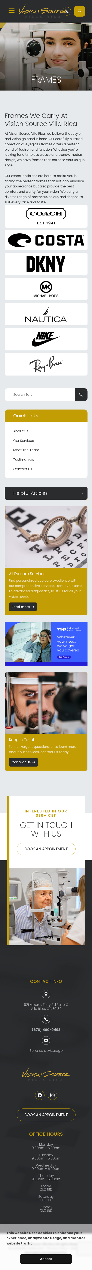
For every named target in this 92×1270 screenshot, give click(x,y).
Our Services (23, 440)
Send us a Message (46, 1051)
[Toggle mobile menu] (11, 10)
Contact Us (22, 469)
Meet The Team (26, 450)
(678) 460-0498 (46, 1030)
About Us (20, 431)
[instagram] (52, 1095)
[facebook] (40, 1095)
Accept (46, 1259)
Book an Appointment (46, 849)
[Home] (37, 11)
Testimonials (23, 459)
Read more (21, 607)
